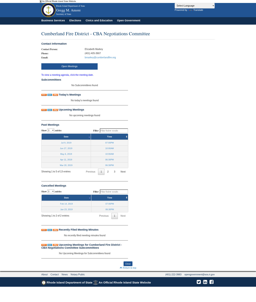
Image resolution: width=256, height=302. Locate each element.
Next (123, 171)
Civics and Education (99, 20)
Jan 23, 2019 (66, 209)
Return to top (129, 268)
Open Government (128, 20)
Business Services (53, 20)
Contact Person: (49, 49)
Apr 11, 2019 (66, 159)
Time (109, 136)
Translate (198, 10)
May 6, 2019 (66, 154)
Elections (75, 20)
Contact (55, 274)
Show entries (51, 130)
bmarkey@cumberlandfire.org (100, 57)
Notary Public (78, 274)
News (65, 274)
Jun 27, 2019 (66, 148)
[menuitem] (53, 20)
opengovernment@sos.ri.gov (199, 274)
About (44, 274)
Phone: (44, 53)
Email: (44, 57)
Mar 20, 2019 (66, 165)
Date (66, 136)
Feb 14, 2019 (66, 204)
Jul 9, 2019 (66, 143)
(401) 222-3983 (173, 274)
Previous (90, 171)
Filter (96, 130)
